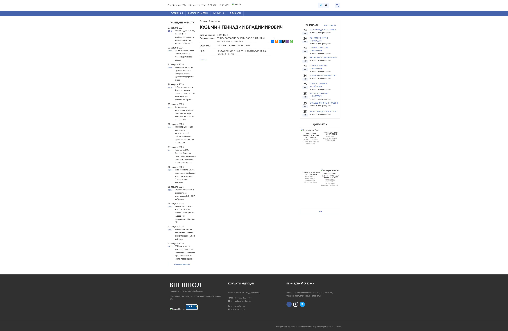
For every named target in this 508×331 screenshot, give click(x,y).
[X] (283, 41)
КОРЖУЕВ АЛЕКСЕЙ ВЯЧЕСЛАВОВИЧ (331, 177)
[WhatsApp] (291, 41)
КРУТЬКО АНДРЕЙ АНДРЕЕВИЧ (323, 30)
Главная (203, 21)
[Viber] (287, 41)
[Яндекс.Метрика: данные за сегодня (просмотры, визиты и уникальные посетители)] (177, 309)
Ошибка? (203, 60)
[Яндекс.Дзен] (326, 5)
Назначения (218, 13)
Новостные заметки (198, 13)
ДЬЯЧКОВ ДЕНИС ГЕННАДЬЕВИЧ (323, 75)
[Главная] (236, 4)
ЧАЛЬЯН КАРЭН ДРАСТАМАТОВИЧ (323, 57)
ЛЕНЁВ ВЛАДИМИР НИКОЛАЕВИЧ (331, 133)
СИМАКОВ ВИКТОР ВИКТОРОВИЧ (324, 103)
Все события (330, 25)
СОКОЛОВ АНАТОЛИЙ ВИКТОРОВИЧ (311, 173)
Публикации (177, 13)
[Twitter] (320, 5)
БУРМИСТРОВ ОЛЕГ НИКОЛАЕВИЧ (311, 136)
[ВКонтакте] (272, 41)
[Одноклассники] (276, 41)
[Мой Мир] (280, 41)
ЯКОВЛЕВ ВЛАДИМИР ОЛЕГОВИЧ (323, 111)
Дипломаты (235, 13)
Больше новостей (182, 264)
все (320, 211)
